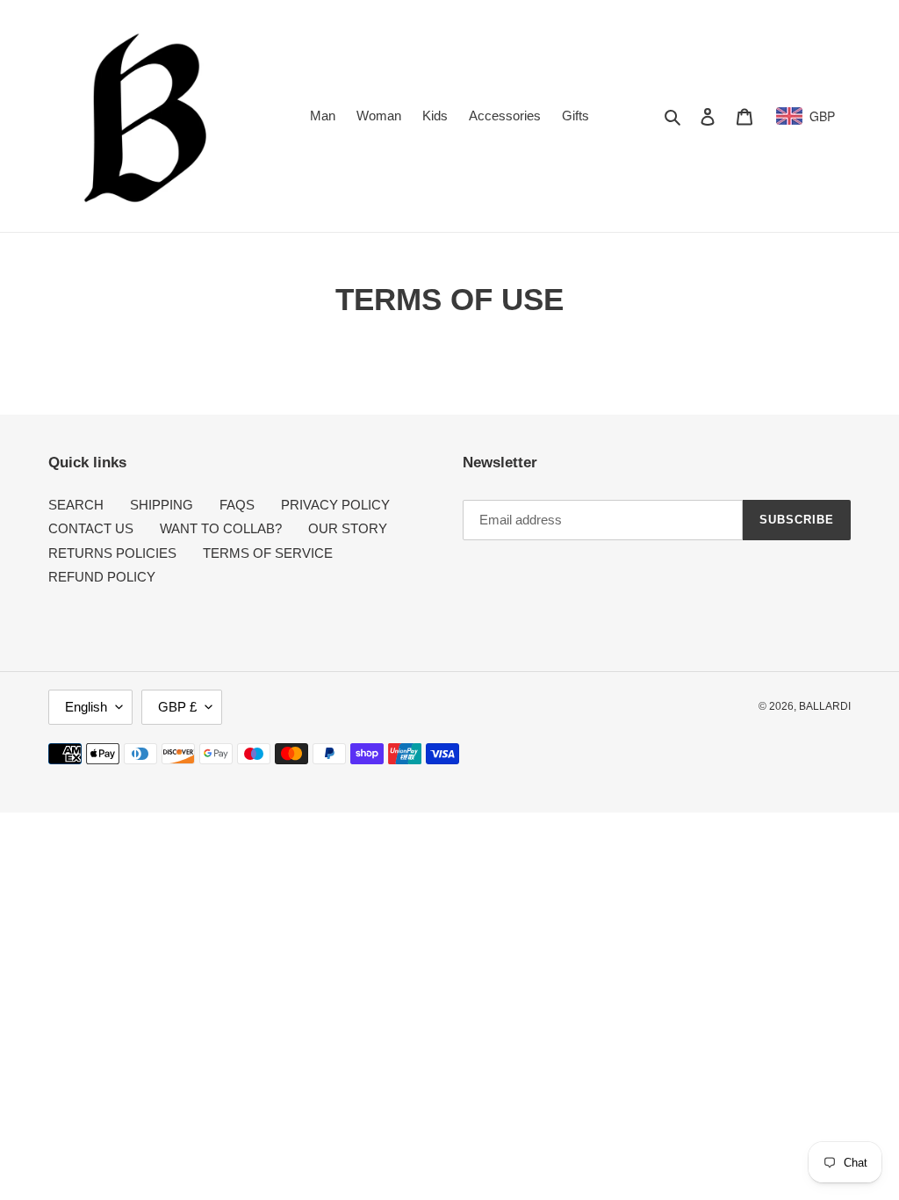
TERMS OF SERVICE (268, 553)
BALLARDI (825, 706)
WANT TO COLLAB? (221, 528)
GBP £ (177, 706)
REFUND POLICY (101, 576)
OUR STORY (347, 528)
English (86, 706)
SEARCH (76, 504)
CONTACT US (90, 528)
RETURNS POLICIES (112, 553)
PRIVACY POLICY (335, 504)
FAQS (237, 504)
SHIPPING (161, 504)
